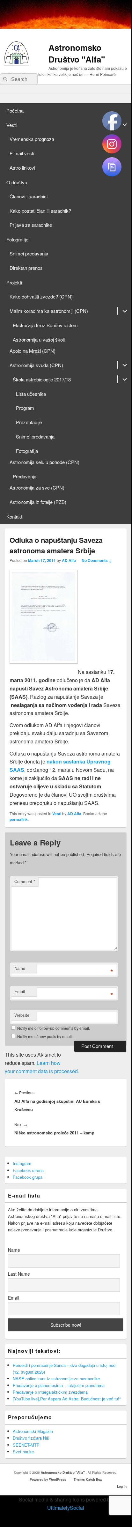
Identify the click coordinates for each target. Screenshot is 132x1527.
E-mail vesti (22, 153)
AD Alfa (69, 560)
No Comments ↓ (97, 560)
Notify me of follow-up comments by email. (53, 1028)
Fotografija (27, 450)
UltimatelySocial (65, 1507)
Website (21, 1015)
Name (19, 968)
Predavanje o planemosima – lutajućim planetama (59, 1385)
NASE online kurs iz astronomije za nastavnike (56, 1379)
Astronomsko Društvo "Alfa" (76, 53)
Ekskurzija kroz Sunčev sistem (45, 325)
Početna (15, 110)
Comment (24, 881)
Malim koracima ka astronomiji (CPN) (49, 310)
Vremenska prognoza (32, 139)
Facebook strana (28, 1170)
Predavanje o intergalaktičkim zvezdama (50, 1392)
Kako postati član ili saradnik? (40, 210)
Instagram (22, 1163)
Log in (122, 1486)
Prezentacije (29, 422)
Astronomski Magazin (33, 1431)
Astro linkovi (22, 167)
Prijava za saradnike (31, 224)
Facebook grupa (27, 1177)
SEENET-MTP (26, 1445)
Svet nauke (23, 1452)
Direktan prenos (26, 267)
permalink (19, 819)
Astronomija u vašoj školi (39, 339)
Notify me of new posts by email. (45, 1036)
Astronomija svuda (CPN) (36, 365)
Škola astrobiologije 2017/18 (42, 379)
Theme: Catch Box (88, 1479)
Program (25, 407)
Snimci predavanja (29, 253)
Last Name (19, 1274)
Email (19, 991)
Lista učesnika (31, 393)
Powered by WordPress (48, 1479)
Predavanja (24, 476)
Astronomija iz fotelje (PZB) (38, 501)
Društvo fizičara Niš (31, 1438)
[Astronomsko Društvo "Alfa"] (16, 63)
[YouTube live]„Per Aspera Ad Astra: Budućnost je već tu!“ (67, 1399)
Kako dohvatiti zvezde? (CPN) (41, 296)
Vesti (11, 125)
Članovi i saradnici (29, 196)
